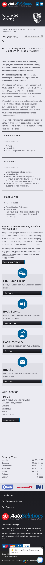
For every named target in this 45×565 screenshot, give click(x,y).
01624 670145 (8, 255)
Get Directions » (9, 420)
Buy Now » (8, 293)
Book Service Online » (11, 262)
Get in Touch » (9, 381)
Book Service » (10, 323)
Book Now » (9, 351)
